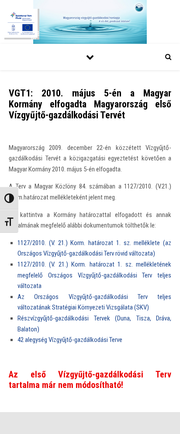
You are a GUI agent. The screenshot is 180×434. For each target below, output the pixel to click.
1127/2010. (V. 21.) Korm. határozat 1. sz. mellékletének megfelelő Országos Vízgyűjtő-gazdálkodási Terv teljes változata (94, 275)
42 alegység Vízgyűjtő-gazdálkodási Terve (69, 340)
